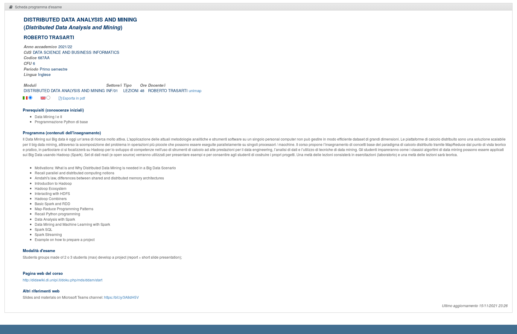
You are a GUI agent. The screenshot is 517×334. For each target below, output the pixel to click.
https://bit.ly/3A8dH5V (121, 297)
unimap (195, 90)
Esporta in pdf (73, 97)
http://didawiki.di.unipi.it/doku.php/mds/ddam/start (62, 279)
